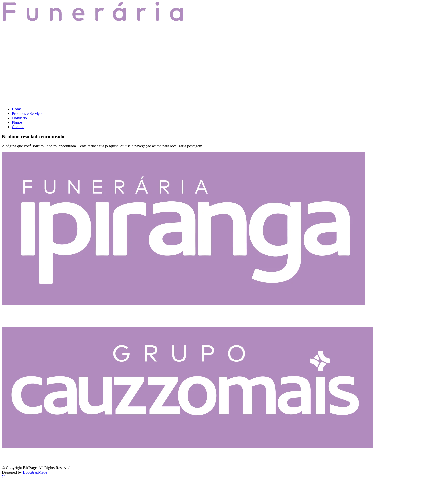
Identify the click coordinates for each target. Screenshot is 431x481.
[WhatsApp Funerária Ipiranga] (3, 477)
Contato (18, 127)
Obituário (19, 118)
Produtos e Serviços (27, 113)
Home (17, 109)
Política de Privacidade (20, 459)
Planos (17, 122)
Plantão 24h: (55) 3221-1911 (28, 320)
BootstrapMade (35, 472)
